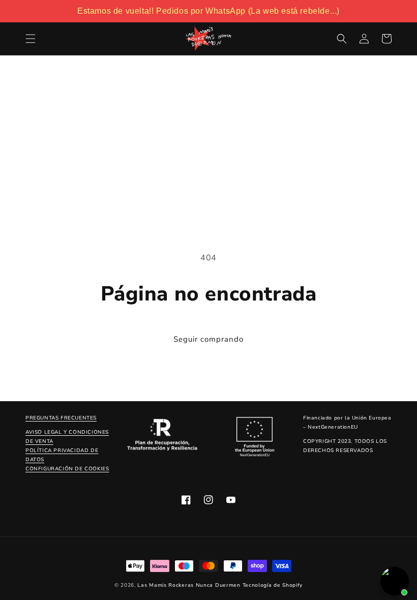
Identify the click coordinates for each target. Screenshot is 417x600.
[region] (208, 11)
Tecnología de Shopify (273, 585)
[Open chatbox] (394, 581)
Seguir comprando (208, 339)
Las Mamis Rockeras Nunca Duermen (188, 585)
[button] (30, 38)
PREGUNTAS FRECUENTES (61, 418)
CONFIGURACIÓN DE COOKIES (67, 468)
